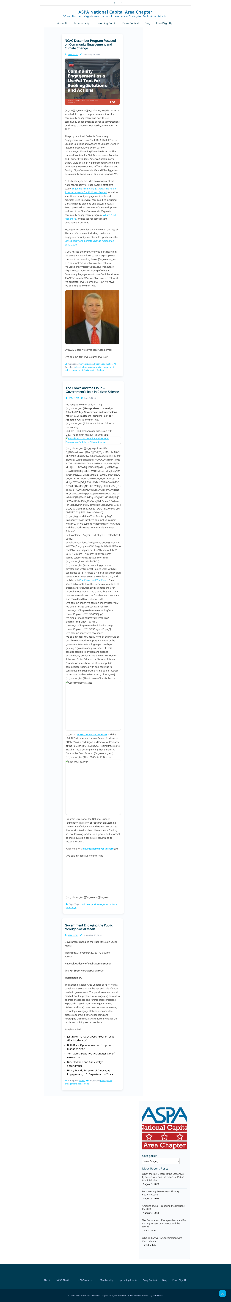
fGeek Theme (134, 1295)
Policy (97, 363)
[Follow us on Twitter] (114, 2)
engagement (108, 367)
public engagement (74, 370)
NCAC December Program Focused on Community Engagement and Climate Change (90, 44)
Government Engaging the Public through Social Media (89, 927)
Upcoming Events (106, 23)
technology (71, 907)
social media (83, 1083)
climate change (82, 367)
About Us (62, 23)
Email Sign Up (164, 23)
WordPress (158, 1295)
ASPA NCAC (73, 54)
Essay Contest (130, 23)
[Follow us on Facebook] (109, 2)
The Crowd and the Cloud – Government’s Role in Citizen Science (92, 390)
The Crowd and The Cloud (93, 580)
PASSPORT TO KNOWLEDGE (92, 734)
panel (102, 1080)
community (95, 367)
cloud (82, 904)
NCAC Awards (85, 1280)
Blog (147, 23)
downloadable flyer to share (98, 848)
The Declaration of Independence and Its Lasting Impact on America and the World (164, 1223)
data (88, 904)
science (113, 904)
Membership (82, 23)
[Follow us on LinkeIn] (121, 2)
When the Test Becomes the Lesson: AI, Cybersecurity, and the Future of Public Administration (163, 1177)
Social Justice (107, 363)
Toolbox (100, 370)
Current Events (86, 363)
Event (82, 1080)
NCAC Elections (64, 1280)
